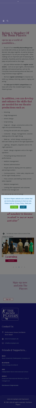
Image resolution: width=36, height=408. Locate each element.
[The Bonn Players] (18, 11)
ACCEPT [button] (23, 207)
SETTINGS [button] (14, 207)
